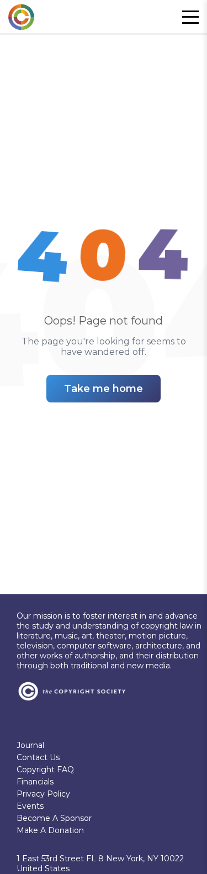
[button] (190, 17)
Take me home (103, 389)
